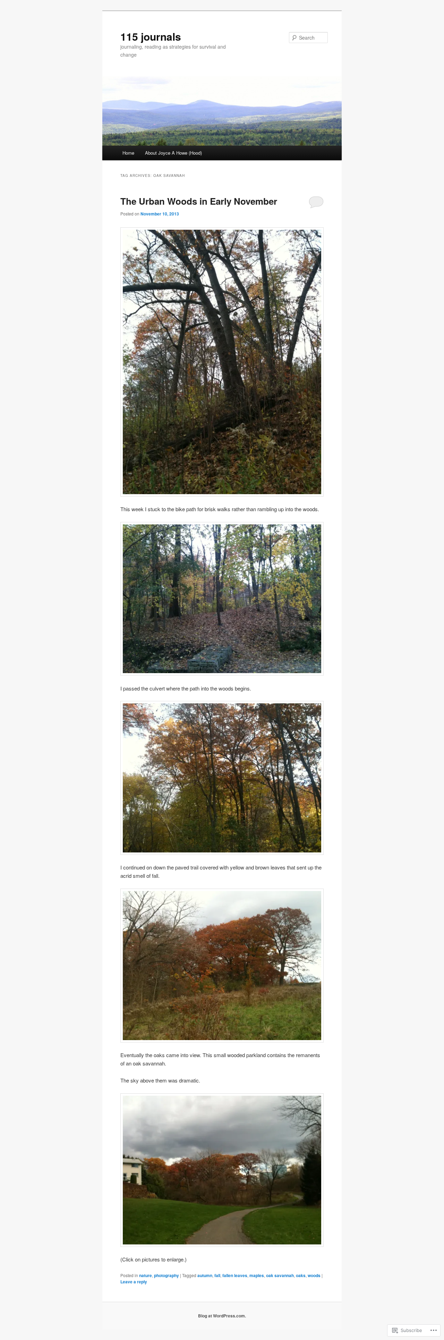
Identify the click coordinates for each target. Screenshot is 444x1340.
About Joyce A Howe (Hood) (173, 152)
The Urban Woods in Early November (198, 201)
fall (217, 1275)
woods (314, 1275)
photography (166, 1275)
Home (128, 152)
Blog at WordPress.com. (222, 1316)
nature (145, 1275)
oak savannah (280, 1275)
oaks (301, 1275)
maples (256, 1275)
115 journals (150, 36)
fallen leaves (234, 1275)
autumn (204, 1275)
